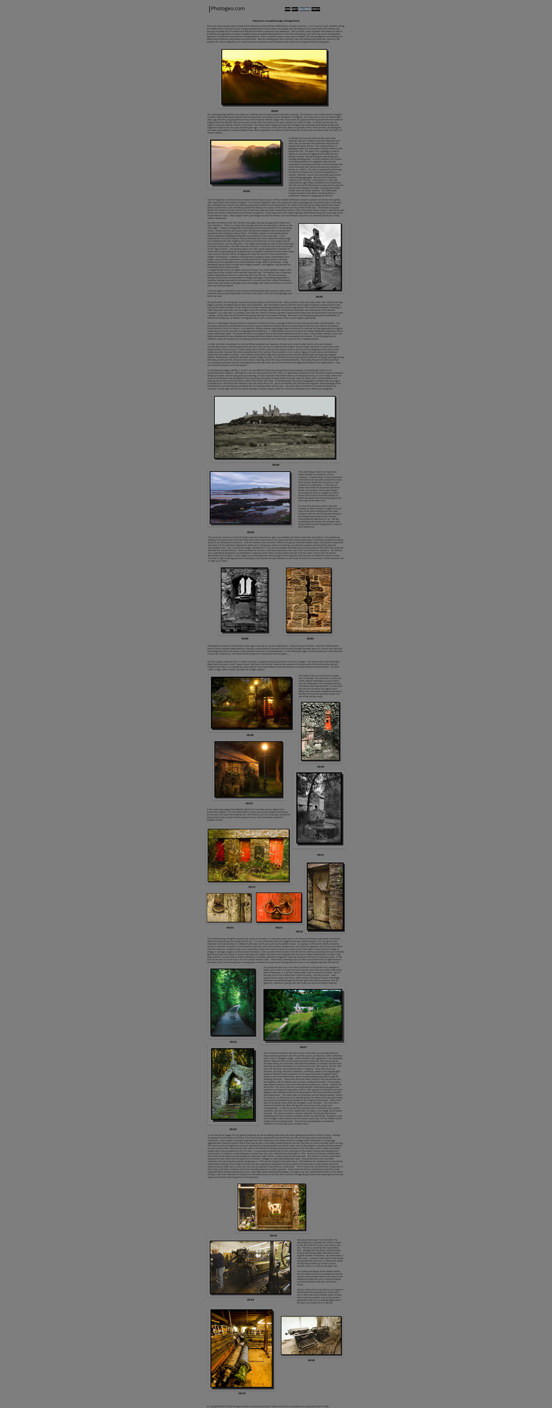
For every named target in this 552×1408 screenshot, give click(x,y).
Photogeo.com (228, 8)
